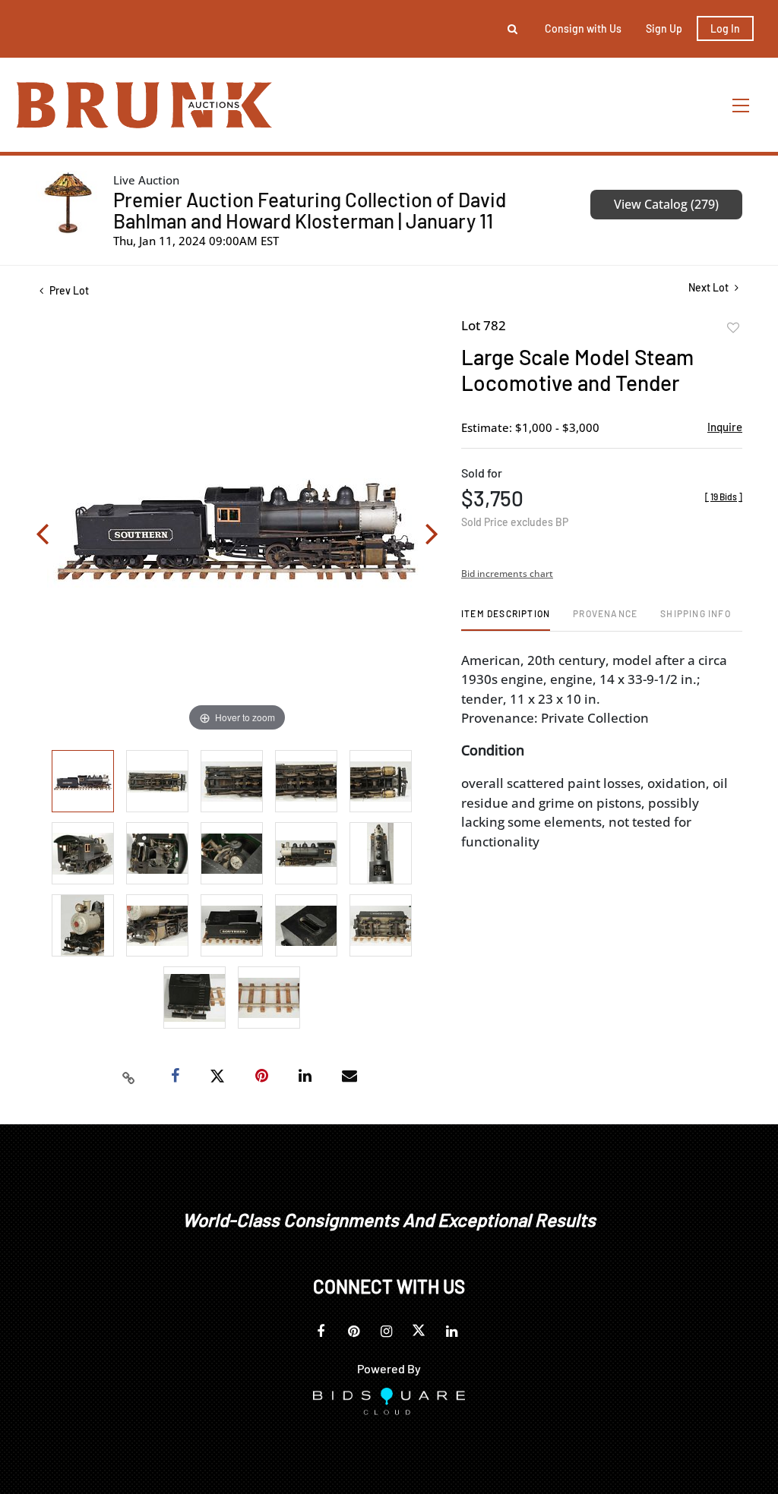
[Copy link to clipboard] (129, 1076)
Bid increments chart (507, 573)
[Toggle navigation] (741, 105)
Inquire (724, 426)
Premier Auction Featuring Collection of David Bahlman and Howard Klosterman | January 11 (309, 210)
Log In (725, 28)
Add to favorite (733, 328)
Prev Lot (68, 290)
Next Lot (709, 287)
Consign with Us (583, 28)
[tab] (505, 619)
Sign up (664, 28)
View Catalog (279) (666, 204)
